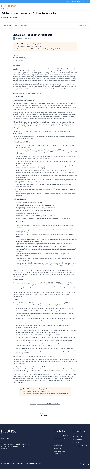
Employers (57, 448)
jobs (7, 25)
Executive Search (59, 439)
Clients (73, 2)
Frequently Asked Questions (59, 452)
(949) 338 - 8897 (77, 437)
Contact (85, 2)
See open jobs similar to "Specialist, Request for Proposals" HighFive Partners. (40, 49)
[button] (87, 6)
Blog (78, 2)
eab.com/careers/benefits (47, 356)
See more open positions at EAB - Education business (45, 404)
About (67, 2)
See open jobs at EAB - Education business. (30, 46)
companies (20, 25)
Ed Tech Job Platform (61, 436)
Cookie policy (49, 420)
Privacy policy (40, 420)
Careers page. (38, 93)
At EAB (15, 69)
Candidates (58, 445)
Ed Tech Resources (60, 442)
